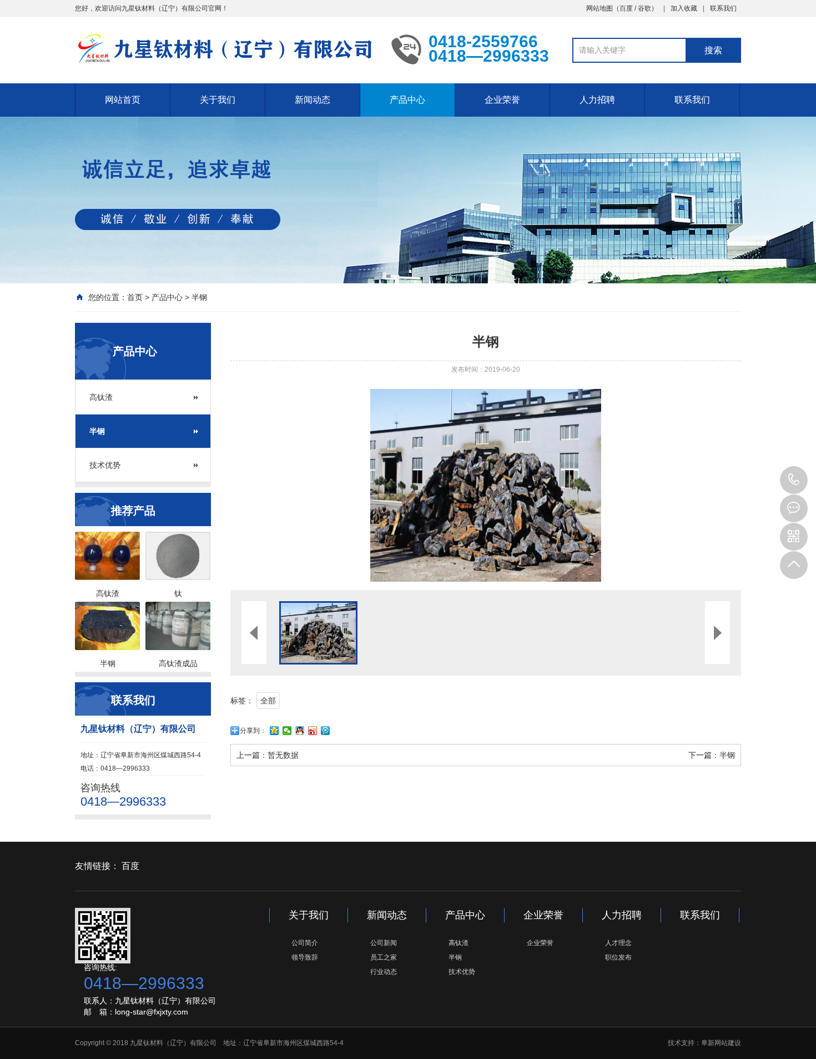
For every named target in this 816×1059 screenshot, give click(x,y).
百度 (626, 8)
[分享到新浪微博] (313, 730)
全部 (268, 700)
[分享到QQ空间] (274, 730)
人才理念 (618, 943)
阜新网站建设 (721, 1043)
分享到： (253, 731)
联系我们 (723, 8)
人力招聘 (597, 99)
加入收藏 (684, 8)
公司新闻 (383, 943)
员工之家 (383, 957)
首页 (135, 297)
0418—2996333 (794, 480)
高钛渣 (101, 397)
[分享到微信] (287, 730)
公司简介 (304, 943)
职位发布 (618, 957)
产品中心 (407, 99)
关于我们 (217, 99)
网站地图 (599, 8)
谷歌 (644, 8)
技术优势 (104, 465)
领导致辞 (304, 957)
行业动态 (383, 972)
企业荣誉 (502, 99)
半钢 (199, 297)
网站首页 (122, 99)
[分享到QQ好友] (300, 730)
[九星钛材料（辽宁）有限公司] (225, 49)
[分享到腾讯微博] (325, 730)
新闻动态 (312, 99)
